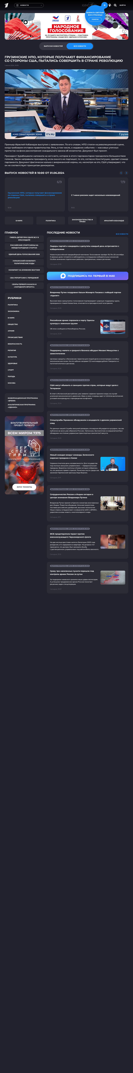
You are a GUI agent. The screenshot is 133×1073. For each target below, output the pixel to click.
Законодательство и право (82, 221)
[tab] (53, 46)
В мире (19, 221)
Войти (123, 5)
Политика (51, 221)
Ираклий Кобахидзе (114, 221)
